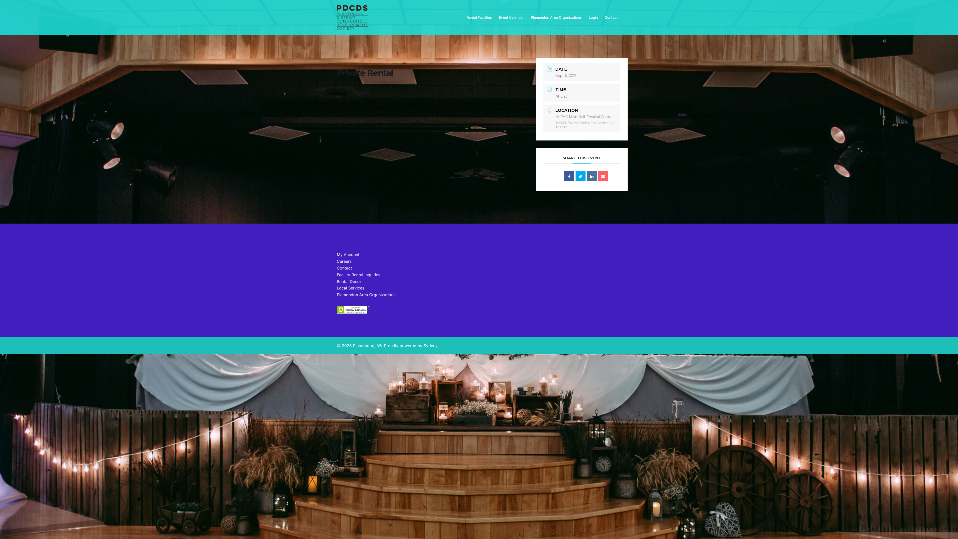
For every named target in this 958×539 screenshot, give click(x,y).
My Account (348, 254)
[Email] (603, 176)
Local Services (350, 287)
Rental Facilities (479, 17)
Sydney (431, 345)
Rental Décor (349, 281)
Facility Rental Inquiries (358, 274)
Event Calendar (511, 17)
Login (593, 17)
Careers (344, 261)
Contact (611, 17)
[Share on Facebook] (569, 176)
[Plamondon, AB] (352, 16)
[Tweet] (581, 176)
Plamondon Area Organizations (556, 17)
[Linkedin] (592, 176)
